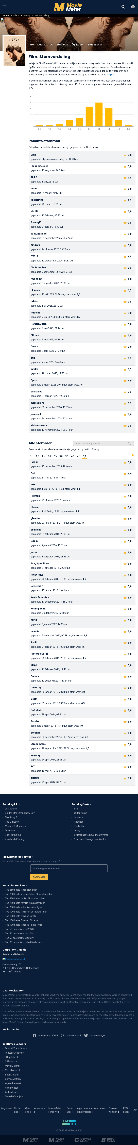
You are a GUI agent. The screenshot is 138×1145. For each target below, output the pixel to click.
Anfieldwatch (12, 1092)
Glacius (35, 507)
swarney (35, 755)
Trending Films (12, 804)
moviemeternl (73, 1035)
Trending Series (81, 804)
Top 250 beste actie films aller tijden (24, 907)
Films (16, 15)
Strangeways (38, 744)
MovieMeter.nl (12, 1066)
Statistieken (95, 44)
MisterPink (37, 199)
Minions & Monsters (15, 826)
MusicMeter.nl (12, 1070)
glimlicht (36, 529)
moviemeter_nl (96, 1035)
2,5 (55, 456)
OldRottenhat (38, 267)
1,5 (43, 456)
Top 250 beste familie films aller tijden (25, 903)
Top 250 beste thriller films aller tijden (25, 898)
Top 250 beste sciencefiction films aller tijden (29, 894)
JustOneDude (39, 233)
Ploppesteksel (39, 166)
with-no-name (39, 425)
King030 (35, 245)
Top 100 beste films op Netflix (20, 916)
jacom (34, 541)
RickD (34, 177)
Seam (34, 699)
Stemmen (62, 44)
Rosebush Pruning (14, 839)
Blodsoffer (79, 826)
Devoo (34, 346)
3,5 (66, 456)
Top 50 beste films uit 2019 (19, 938)
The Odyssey (12, 821)
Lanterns (78, 817)
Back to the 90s (13, 835)
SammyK (36, 222)
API (135, 1110)
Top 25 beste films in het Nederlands (24, 942)
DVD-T (34, 256)
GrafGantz (36, 391)
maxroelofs (37, 403)
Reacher (78, 821)
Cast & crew (45, 44)
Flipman (35, 495)
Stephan (36, 732)
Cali (33, 473)
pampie (35, 631)
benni (34, 188)
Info (31, 44)
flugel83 (35, 312)
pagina (110, 74)
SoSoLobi (36, 710)
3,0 (61, 456)
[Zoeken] (123, 7)
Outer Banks (80, 813)
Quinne (35, 676)
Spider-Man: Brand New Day (20, 813)
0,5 (31, 456)
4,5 (78, 456)
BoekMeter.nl (12, 1074)
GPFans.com (11, 1061)
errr (33, 484)
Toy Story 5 (11, 817)
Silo (76, 808)
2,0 (49, 456)
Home (6, 15)
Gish (33, 154)
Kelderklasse (12, 1087)
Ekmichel (36, 290)
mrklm (34, 369)
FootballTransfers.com (17, 1048)
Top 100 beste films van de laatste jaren (26, 911)
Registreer (6, 1108)
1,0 (37, 456)
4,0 (72, 456)
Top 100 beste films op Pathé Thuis (23, 924)
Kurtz (34, 620)
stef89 (34, 211)
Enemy (27, 15)
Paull (34, 642)
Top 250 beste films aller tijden (21, 889)
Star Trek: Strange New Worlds (90, 839)
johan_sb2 (37, 574)
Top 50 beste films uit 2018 (19, 933)
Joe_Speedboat (40, 563)
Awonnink (36, 278)
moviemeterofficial (47, 1035)
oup (33, 357)
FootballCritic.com (14, 1052)
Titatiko (35, 777)
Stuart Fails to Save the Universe (91, 835)
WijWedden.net (13, 1083)
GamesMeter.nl (13, 1079)
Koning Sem (38, 608)
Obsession (10, 830)
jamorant (36, 414)
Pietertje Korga (39, 653)
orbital (34, 301)
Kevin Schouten (40, 597)
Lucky (77, 830)
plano (34, 665)
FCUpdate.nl (11, 1057)
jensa (34, 552)
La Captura (11, 808)
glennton (36, 518)
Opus (34, 380)
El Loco (35, 335)
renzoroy (36, 687)
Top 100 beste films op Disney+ (21, 920)
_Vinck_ (35, 462)
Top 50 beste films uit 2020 (19, 929)
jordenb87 (37, 586)
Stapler (35, 721)
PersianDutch (39, 324)
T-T (33, 766)
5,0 (84, 456)
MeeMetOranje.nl (14, 1096)
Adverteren (40, 1108)
